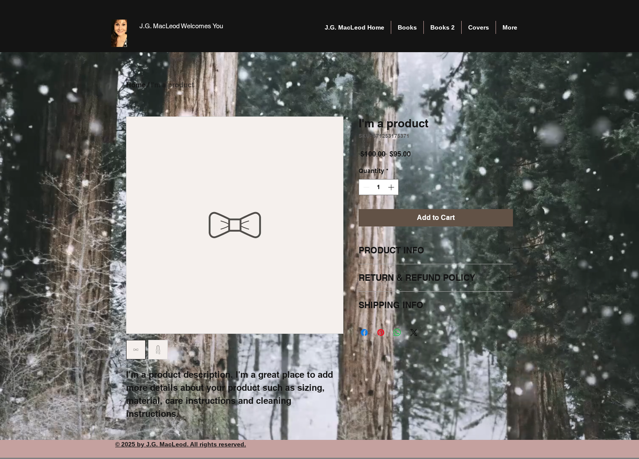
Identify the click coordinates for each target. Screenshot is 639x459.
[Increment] (391, 187)
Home (136, 85)
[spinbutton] (378, 187)
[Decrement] (365, 187)
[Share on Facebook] (364, 332)
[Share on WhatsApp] (397, 332)
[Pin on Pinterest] (381, 332)
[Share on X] (414, 332)
